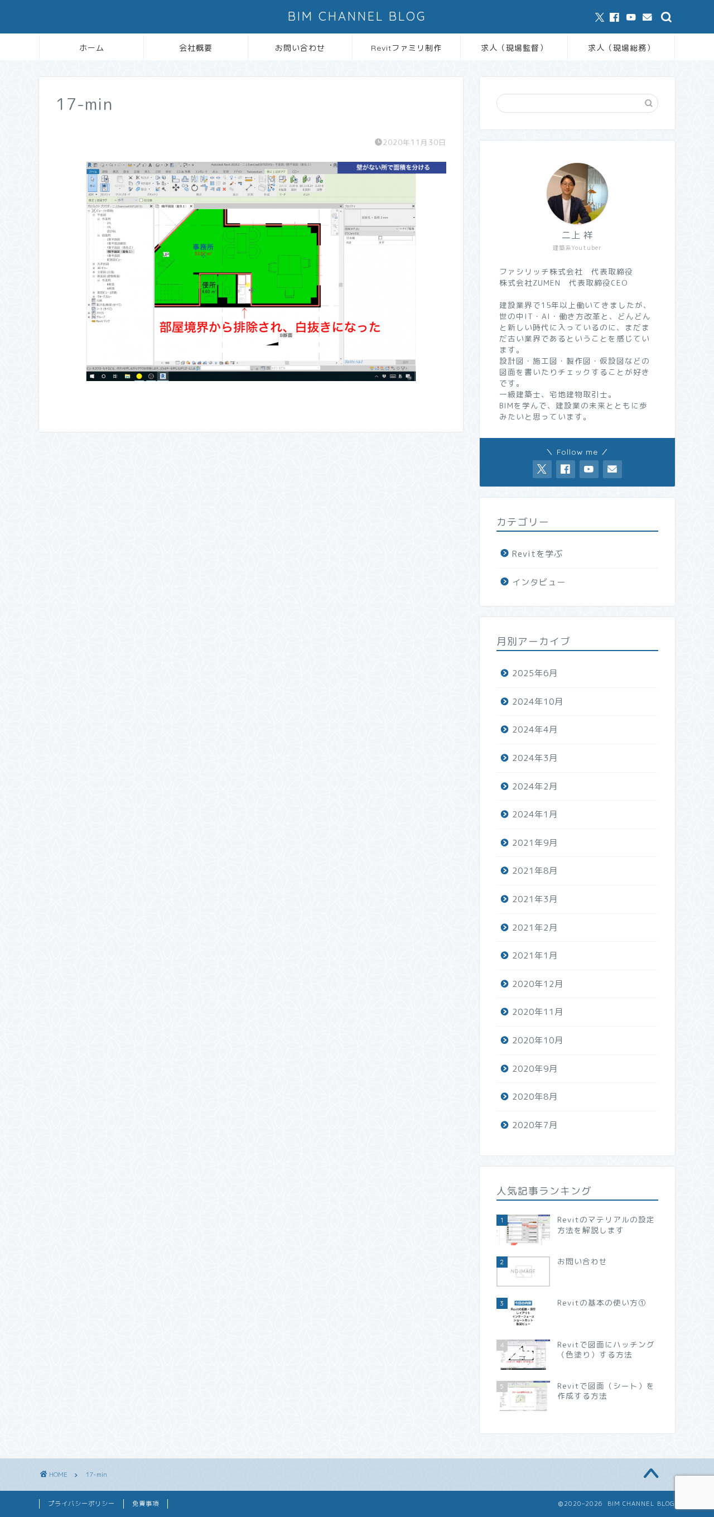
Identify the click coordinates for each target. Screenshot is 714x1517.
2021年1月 (535, 955)
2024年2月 (535, 786)
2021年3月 (535, 899)
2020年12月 (537, 984)
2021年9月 (535, 843)
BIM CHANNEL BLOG (357, 15)
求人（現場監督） (514, 48)
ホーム (91, 48)
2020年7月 (535, 1125)
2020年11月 (537, 1012)
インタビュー (539, 582)
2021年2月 (535, 927)
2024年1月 (535, 814)
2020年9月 (535, 1069)
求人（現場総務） (621, 48)
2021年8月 (535, 871)
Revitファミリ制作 (406, 48)
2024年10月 (537, 701)
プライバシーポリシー (81, 1503)
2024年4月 (535, 729)
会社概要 (196, 48)
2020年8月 (535, 1096)
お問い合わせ (300, 48)
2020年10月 (537, 1040)
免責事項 (145, 1503)
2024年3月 (535, 758)
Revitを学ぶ (537, 554)
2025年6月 (535, 673)
